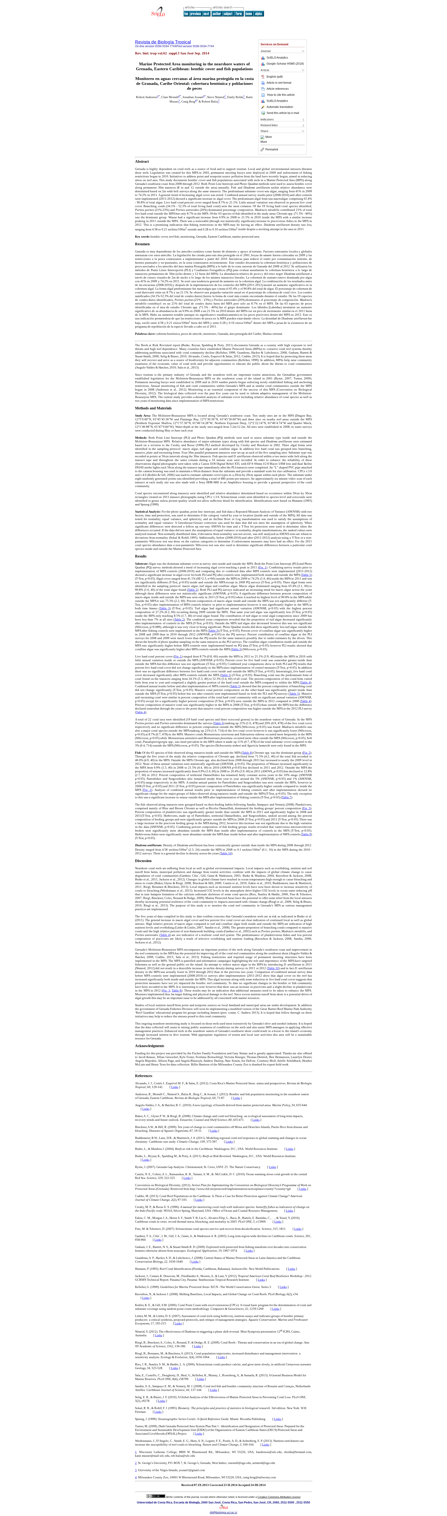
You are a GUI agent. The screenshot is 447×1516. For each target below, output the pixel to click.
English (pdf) (275, 76)
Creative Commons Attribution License (279, 1497)
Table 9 (306, 834)
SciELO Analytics (277, 57)
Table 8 (246, 752)
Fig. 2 (306, 752)
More (268, 137)
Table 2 (192, 589)
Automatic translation (280, 107)
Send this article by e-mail (283, 113)
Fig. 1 (262, 567)
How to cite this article (281, 94)
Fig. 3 (306, 808)
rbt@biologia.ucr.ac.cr (223, 1512)
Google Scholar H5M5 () (285, 63)
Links (174, 1087)
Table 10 (225, 853)
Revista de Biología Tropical (163, 42)
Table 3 (165, 608)
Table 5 (235, 686)
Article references (278, 88)
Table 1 (306, 575)
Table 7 (286, 797)
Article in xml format (279, 82)
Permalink (271, 149)
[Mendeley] (263, 137)
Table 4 (305, 682)
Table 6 (218, 723)
